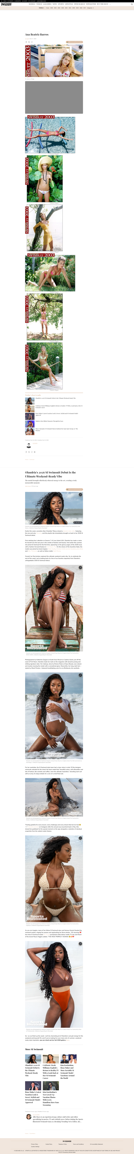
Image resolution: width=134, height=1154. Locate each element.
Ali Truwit (46, 934)
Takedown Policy (62, 1144)
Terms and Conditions (78, 1144)
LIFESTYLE (69, 4)
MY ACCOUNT (32, 1)
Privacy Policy (34, 1144)
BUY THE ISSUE (102, 4)
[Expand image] (80, 47)
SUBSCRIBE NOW (41, 1)
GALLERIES (47, 4)
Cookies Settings (35, 1146)
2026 (51, 8)
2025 (55, 8)
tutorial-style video (69, 531)
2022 (66, 8)
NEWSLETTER (91, 4)
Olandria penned (33, 827)
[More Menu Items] (110, 4)
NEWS (55, 4)
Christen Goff (60, 549)
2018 (81, 8)
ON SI (4, 1)
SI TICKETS (10, 1)
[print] (35, 452)
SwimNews (32, 1133)
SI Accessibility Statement (96, 1144)
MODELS (32, 4)
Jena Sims (80, 549)
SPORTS (61, 4)
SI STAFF (35, 443)
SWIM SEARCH (79, 4)
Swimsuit (32, 459)
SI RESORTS (18, 1)
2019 (77, 8)
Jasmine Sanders (70, 549)
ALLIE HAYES (36, 1114)
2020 (73, 8)
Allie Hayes (28, 486)
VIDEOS (39, 4)
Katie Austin (52, 549)
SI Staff (27, 38)
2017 (84, 8)
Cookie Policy (49, 1144)
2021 (70, 8)
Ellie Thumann (32, 551)
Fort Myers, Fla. (51, 547)
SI (1, 1)
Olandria (39, 533)
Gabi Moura (57, 551)
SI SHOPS (24, 1)
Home (47, 8)
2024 (59, 8)
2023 (62, 8)
